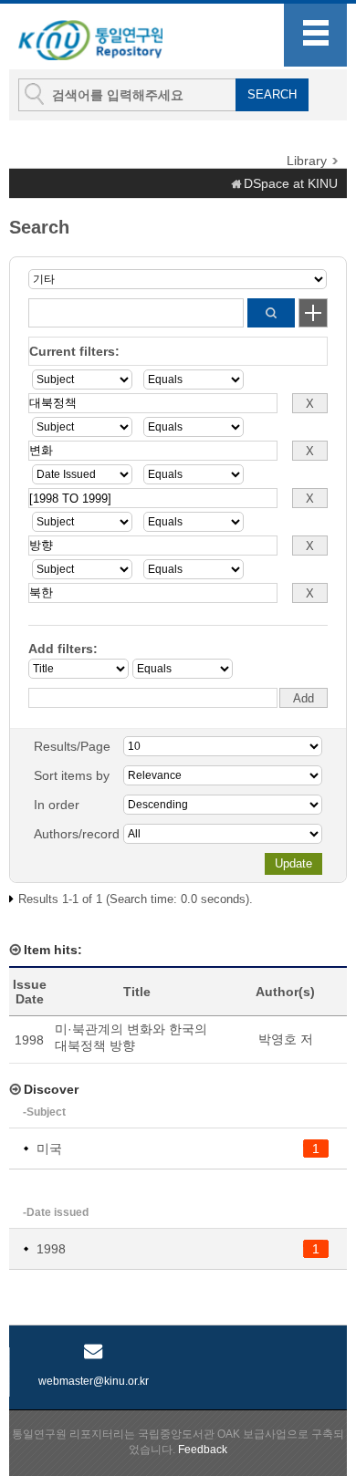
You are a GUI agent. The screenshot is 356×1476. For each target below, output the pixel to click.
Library (307, 160)
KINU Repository (108, 37)
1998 (51, 1249)
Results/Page (72, 746)
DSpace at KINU (291, 183)
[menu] (315, 35)
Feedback (202, 1449)
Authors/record (77, 833)
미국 (49, 1148)
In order (56, 804)
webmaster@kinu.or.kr (93, 1381)
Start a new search (313, 312)
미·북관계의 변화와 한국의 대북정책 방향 (131, 1037)
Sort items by (72, 775)
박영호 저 (285, 1039)
